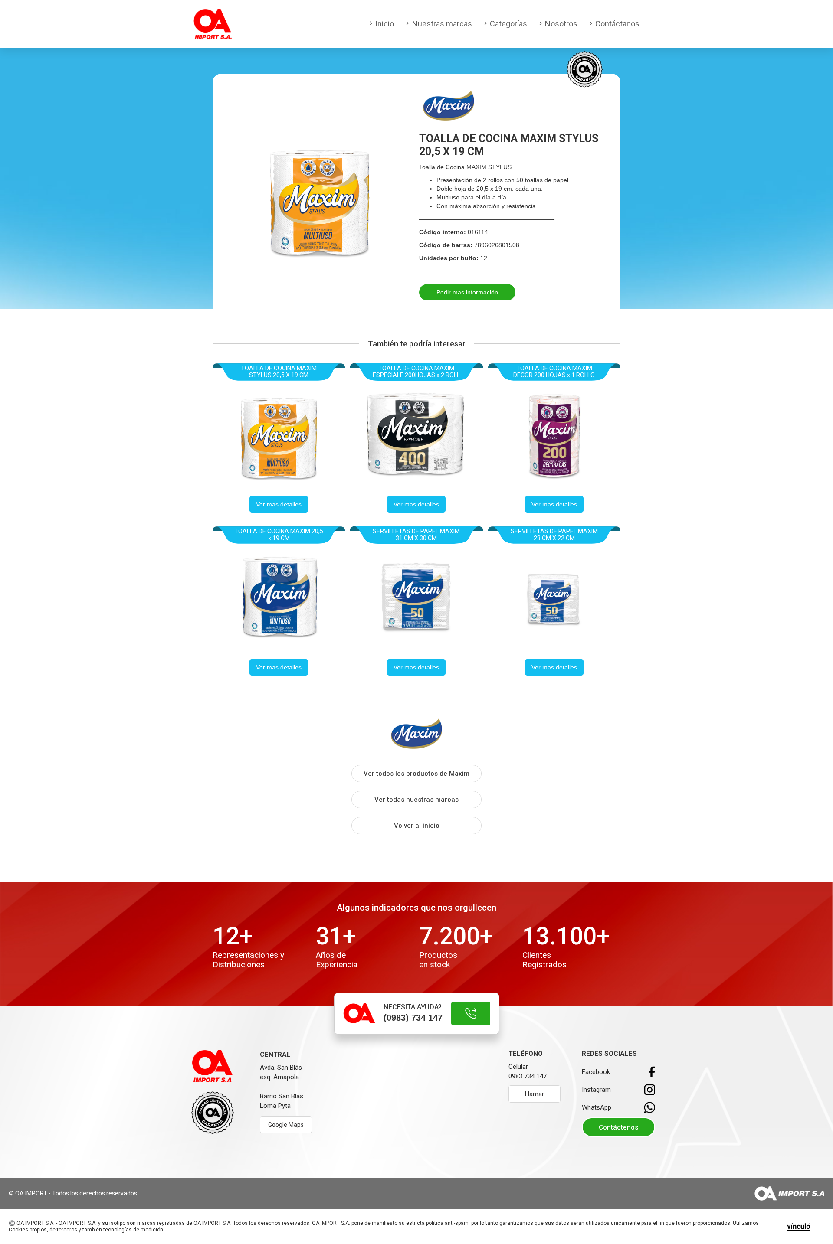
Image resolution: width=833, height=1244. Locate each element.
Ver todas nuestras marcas (416, 799)
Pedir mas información (467, 292)
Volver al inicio (416, 825)
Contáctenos (618, 1127)
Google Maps (286, 1124)
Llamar (534, 1094)
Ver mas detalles (279, 504)
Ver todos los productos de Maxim (416, 773)
